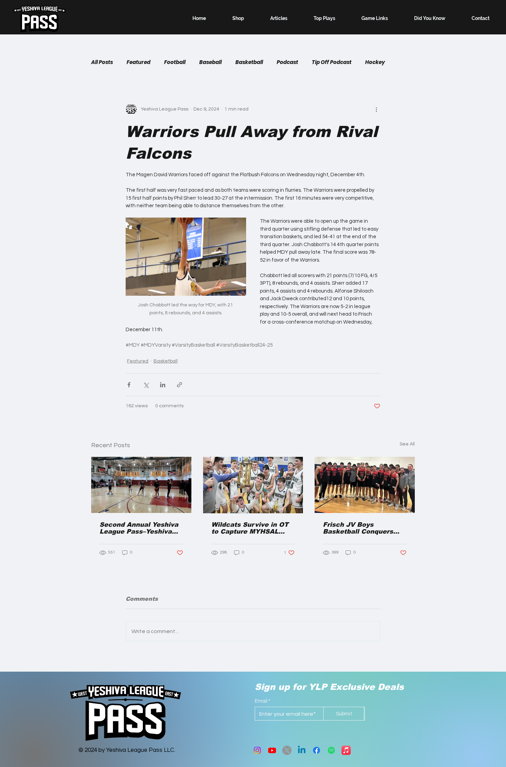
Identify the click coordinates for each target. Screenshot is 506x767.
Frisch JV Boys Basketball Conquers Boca (358, 528)
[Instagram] (257, 750)
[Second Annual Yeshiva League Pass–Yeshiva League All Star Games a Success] (141, 485)
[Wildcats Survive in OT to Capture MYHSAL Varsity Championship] (253, 485)
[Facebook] (316, 750)
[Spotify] (331, 750)
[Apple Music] (346, 750)
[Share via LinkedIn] (162, 384)
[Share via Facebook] (129, 384)
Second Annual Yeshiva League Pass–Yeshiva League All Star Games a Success (138, 528)
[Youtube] (272, 750)
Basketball (249, 62)
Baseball (210, 62)
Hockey (375, 62)
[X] (287, 750)
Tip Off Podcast (331, 62)
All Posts (102, 62)
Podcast (287, 62)
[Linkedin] (301, 750)
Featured (138, 62)
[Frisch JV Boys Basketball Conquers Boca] (365, 485)
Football (175, 62)
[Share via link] (179, 384)
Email (261, 701)
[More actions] (376, 109)
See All (407, 444)
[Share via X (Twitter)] (146, 384)
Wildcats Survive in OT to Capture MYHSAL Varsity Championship (249, 528)
